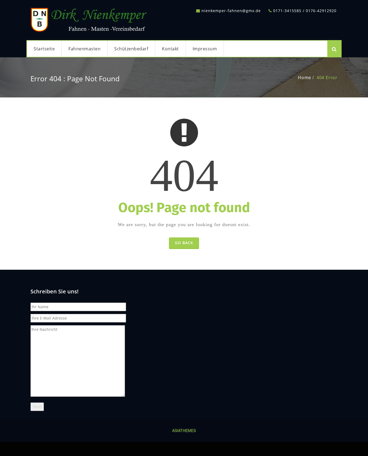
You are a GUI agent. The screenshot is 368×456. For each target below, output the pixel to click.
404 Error (327, 77)
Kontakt (170, 49)
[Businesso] (89, 18)
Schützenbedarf (131, 49)
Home (304, 77)
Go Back (184, 242)
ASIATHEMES (184, 430)
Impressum (205, 49)
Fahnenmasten (84, 49)
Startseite (44, 49)
